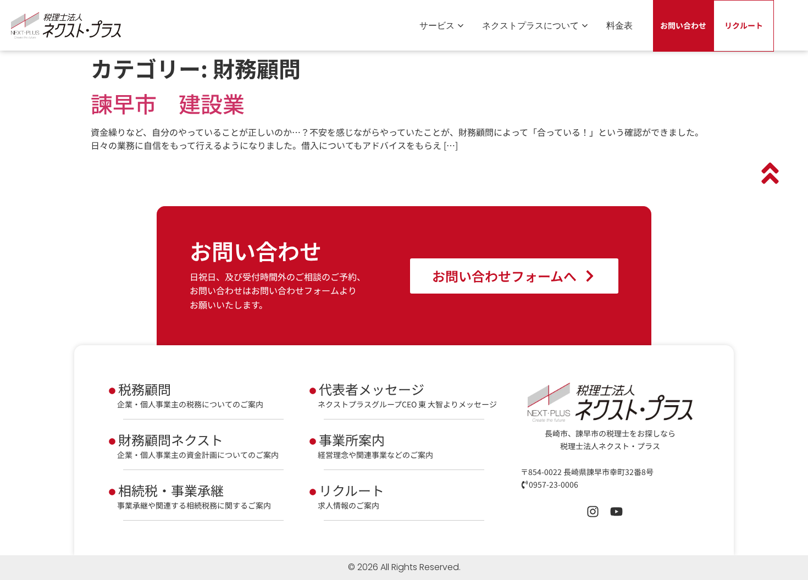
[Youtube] (616, 511)
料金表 (619, 25)
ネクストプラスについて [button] (530, 25)
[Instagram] (592, 511)
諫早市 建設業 (168, 103)
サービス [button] (437, 25)
